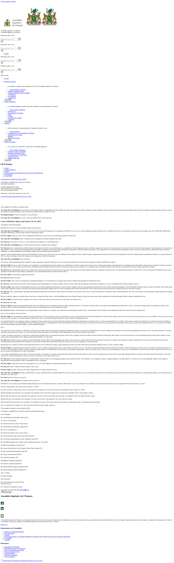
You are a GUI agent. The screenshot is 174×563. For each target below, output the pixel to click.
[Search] (2, 41)
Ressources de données (11, 555)
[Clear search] (19, 39)
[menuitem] (17, 89)
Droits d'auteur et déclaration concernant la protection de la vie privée (23, 560)
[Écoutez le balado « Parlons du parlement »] (1, 512)
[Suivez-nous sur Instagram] (2, 501)
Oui (23, 490)
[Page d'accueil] (29, 29)
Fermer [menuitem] (7, 100)
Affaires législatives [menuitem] (10, 101)
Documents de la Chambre (12, 547)
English (6, 53)
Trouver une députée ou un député (14, 550)
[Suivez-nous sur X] (2, 506)
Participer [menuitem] (7, 123)
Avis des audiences (9, 556)
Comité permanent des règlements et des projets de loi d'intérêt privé (23, 173)
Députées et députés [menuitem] (10, 81)
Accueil (6, 168)
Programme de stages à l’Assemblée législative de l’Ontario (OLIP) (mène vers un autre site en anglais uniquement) (37, 536)
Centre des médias (9, 553)
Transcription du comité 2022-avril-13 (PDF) (13, 179)
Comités (6, 171)
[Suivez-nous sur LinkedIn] (2, 509)
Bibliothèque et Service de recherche (14, 548)
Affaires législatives (10, 169)
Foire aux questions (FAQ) (12, 551)
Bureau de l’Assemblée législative (14, 531)
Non (27, 490)
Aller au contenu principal (8, 1)
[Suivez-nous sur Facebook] (2, 504)
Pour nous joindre (9, 533)
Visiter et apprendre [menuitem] (9, 142)
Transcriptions (8, 174)
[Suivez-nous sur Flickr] (2, 513)
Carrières (7, 535)
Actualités (7, 540)
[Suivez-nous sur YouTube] (2, 517)
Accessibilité (8, 538)
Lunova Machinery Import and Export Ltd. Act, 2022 (16, 196)
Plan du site (4, 524)
